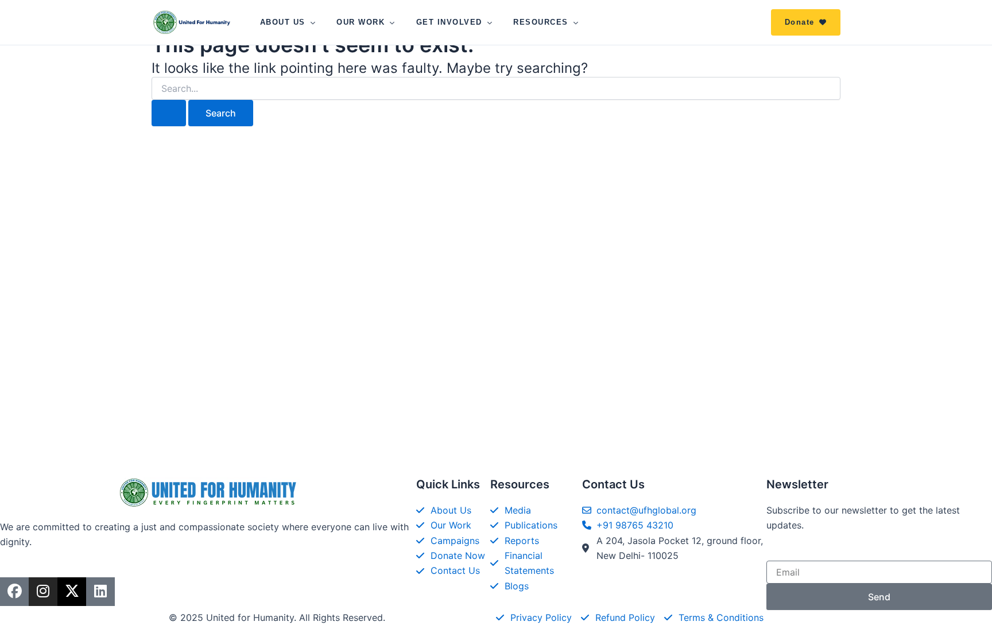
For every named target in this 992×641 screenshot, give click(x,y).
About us (282, 22)
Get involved (449, 22)
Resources (540, 22)
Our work (360, 22)
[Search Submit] (169, 113)
